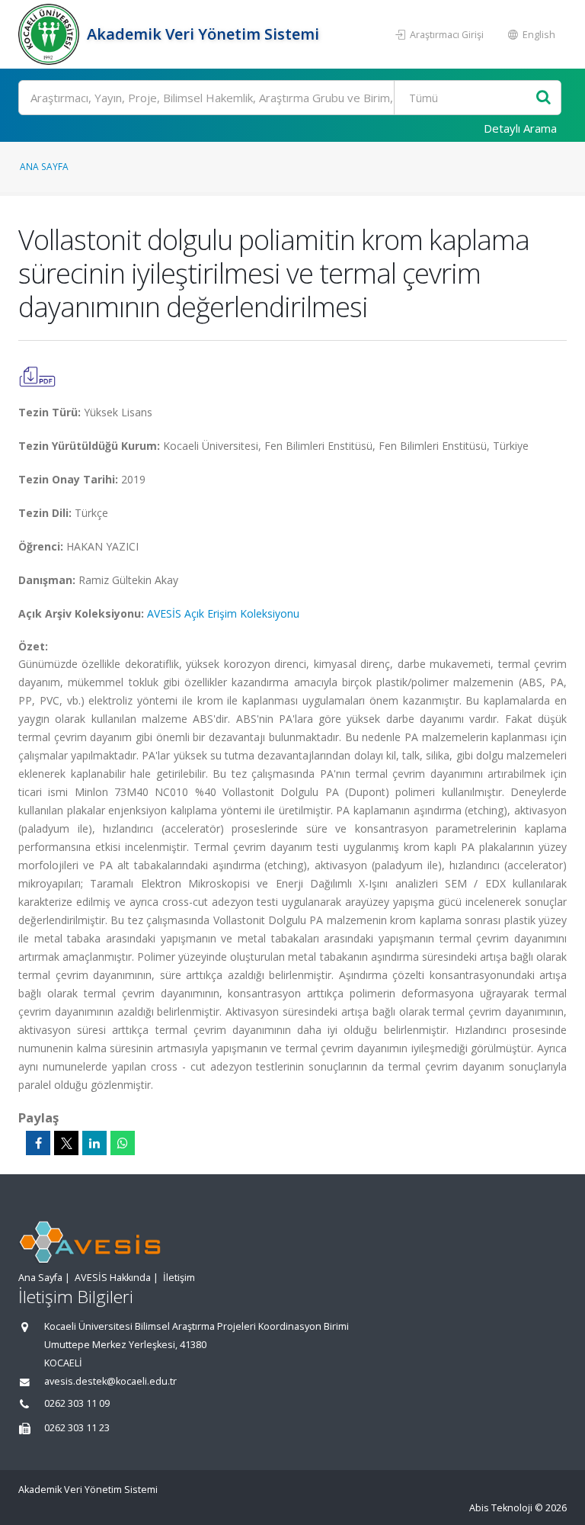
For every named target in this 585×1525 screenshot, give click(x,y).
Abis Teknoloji (500, 1507)
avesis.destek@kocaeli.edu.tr (110, 1381)
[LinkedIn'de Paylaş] (94, 1143)
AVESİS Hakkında (113, 1277)
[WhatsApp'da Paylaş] (122, 1143)
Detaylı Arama (520, 128)
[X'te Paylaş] (66, 1143)
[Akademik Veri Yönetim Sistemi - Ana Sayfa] (50, 34)
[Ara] (543, 98)
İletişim (179, 1277)
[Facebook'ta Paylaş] (38, 1143)
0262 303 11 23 (77, 1427)
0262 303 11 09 (77, 1403)
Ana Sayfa (44, 166)
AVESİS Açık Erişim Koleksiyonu (223, 613)
